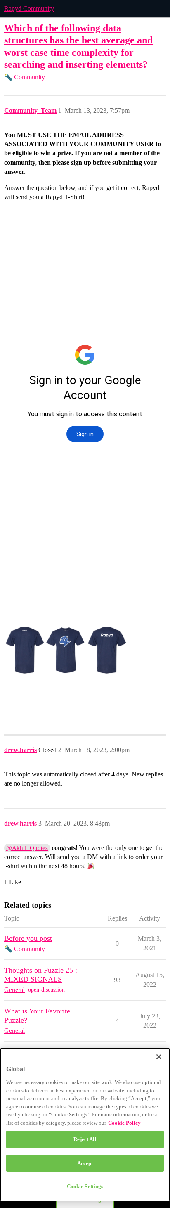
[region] (85, 1124)
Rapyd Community (29, 8)
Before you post (28, 938)
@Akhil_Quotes (27, 848)
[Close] (159, 1057)
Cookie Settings (85, 1186)
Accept (85, 1163)
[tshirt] (66, 650)
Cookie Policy (124, 1123)
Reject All (84, 1139)
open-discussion (46, 990)
